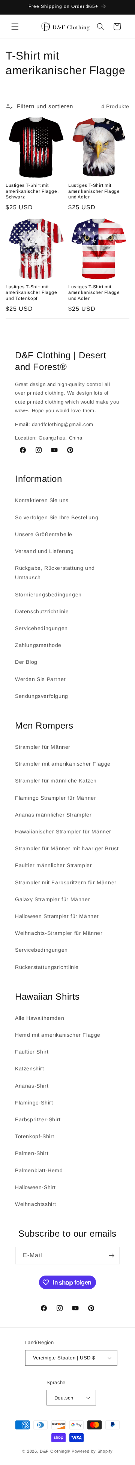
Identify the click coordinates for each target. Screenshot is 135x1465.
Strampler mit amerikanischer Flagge (63, 764)
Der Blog (26, 662)
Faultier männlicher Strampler (53, 865)
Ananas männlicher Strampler (53, 815)
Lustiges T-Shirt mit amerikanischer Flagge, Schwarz (32, 191)
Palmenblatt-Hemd (39, 1170)
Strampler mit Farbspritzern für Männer (66, 882)
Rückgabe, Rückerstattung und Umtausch (55, 572)
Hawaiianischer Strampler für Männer (63, 832)
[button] (15, 26)
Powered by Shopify (92, 1451)
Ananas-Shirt (31, 1086)
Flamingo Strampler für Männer (55, 798)
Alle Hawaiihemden (39, 1018)
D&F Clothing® (55, 1451)
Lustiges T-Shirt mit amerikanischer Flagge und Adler (94, 191)
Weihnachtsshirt (35, 1204)
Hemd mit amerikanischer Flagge (57, 1035)
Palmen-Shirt (31, 1153)
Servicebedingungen (41, 628)
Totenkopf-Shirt (34, 1136)
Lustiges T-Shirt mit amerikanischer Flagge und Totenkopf (31, 292)
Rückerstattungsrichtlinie (47, 967)
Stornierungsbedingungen (48, 595)
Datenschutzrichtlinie (42, 611)
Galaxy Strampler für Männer (52, 899)
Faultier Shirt (31, 1052)
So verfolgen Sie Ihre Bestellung (56, 517)
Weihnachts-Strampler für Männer (59, 933)
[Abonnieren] (111, 1255)
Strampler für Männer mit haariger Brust (66, 848)
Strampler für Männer (42, 747)
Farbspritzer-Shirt (38, 1119)
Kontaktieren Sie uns (42, 500)
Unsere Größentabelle (43, 534)
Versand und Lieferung (44, 551)
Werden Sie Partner (40, 679)
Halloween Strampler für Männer (57, 916)
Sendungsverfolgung (41, 696)
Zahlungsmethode (38, 645)
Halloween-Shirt (35, 1187)
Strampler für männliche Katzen (56, 781)
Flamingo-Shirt (34, 1103)
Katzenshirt (29, 1069)
